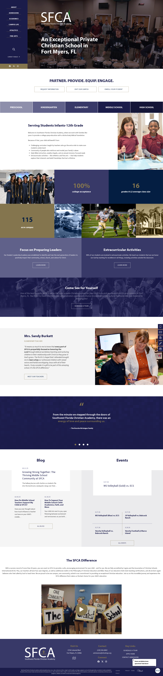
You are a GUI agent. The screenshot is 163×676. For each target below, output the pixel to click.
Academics (13, 19)
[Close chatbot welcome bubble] (133, 660)
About (14, 7)
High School (147, 107)
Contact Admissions (130, 657)
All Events (122, 543)
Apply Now (130, 654)
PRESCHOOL (16, 107)
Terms (133, 671)
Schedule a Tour (130, 650)
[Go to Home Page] (40, 654)
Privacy (127, 671)
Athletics (14, 30)
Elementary (81, 107)
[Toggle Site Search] (14, 49)
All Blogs (40, 526)
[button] (75, 444)
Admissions (14, 13)
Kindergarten (49, 107)
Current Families (13, 57)
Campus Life (14, 24)
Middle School (114, 107)
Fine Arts (14, 36)
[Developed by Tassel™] (139, 672)
